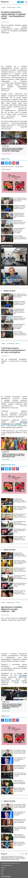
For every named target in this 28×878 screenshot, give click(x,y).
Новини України (10, 602)
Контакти (3, 867)
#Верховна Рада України (7, 166)
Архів (2, 871)
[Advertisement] (14, 49)
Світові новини (10, 343)
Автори (2, 869)
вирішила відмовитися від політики (14, 423)
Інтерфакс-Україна (10, 464)
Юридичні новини (11, 7)
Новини (20, 2)
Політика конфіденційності (6, 865)
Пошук (2, 874)
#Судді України (19, 166)
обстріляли (23, 675)
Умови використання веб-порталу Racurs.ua (10, 863)
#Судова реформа (6, 169)
